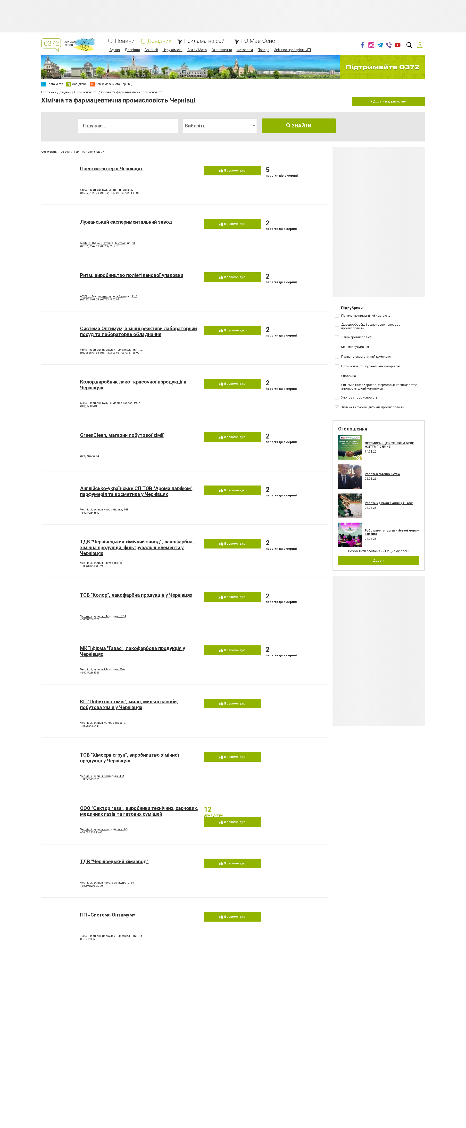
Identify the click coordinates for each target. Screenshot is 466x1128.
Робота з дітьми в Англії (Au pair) (389, 503)
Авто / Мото (197, 50)
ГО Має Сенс (258, 41)
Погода (263, 50)
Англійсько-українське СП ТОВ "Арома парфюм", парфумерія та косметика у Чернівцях (137, 491)
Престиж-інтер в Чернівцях (111, 169)
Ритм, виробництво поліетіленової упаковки (131, 275)
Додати (378, 560)
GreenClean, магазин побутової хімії (122, 435)
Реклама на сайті (206, 41)
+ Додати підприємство (388, 101)
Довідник (159, 41)
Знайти (301, 126)
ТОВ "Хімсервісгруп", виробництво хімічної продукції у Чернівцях (129, 758)
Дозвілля (132, 50)
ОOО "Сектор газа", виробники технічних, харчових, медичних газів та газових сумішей (139, 811)
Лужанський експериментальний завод (126, 222)
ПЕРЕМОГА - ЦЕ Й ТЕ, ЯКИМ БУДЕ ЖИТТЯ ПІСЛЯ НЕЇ (389, 445)
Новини (125, 41)
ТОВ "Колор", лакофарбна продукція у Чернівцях (136, 595)
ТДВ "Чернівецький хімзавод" (114, 861)
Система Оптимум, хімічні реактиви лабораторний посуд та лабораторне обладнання (138, 331)
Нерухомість (173, 50)
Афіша (114, 50)
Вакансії (151, 50)
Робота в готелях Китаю (382, 474)
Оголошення (222, 50)
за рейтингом (70, 151)
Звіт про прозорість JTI (292, 50)
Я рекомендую (234, 170)
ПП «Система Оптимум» (107, 915)
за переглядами (93, 151)
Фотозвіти (245, 50)
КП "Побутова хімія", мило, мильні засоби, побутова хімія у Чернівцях (129, 704)
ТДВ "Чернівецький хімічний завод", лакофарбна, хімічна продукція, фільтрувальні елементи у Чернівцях (137, 547)
